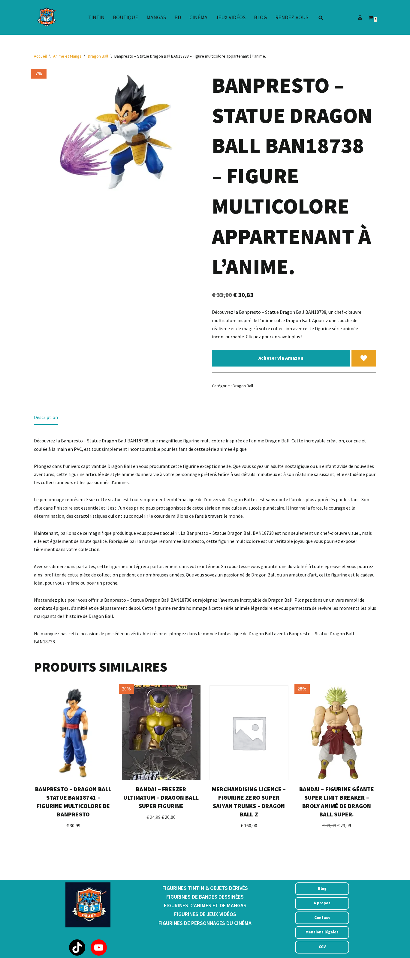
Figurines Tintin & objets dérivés (205, 888)
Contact (322, 917)
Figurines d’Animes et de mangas (205, 905)
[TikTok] (77, 947)
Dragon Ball (98, 56)
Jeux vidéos (231, 17)
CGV (322, 946)
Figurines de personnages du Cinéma (205, 923)
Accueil (40, 56)
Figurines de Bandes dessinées (205, 897)
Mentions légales (322, 932)
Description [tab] (46, 417)
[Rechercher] (320, 17)
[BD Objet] (46, 17)
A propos (322, 903)
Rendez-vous (291, 17)
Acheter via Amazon (280, 358)
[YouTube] (99, 947)
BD (177, 17)
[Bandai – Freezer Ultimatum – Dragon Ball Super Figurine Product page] (161, 732)
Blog (260, 17)
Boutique (125, 17)
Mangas (156, 17)
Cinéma (198, 17)
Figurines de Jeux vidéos (205, 914)
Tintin (96, 17)
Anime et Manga (67, 56)
